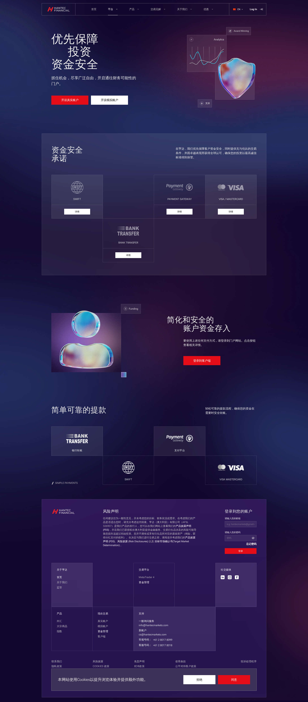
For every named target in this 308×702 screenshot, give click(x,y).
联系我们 (56, 661)
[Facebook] (237, 577)
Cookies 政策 (101, 666)
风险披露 (98, 661)
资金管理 (103, 631)
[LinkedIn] (223, 577)
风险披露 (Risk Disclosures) (132, 541)
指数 (59, 631)
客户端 (102, 636)
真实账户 (103, 621)
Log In (253, 9)
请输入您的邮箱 (232, 518)
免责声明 (139, 661)
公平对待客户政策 (185, 666)
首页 (93, 9)
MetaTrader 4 (146, 577)
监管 (59, 587)
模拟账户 (103, 626)
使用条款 (180, 661)
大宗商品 (62, 626)
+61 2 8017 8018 (162, 645)
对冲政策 (139, 666)
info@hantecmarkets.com (153, 625)
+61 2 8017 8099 (162, 639)
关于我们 (62, 582)
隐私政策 (56, 666)
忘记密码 (251, 543)
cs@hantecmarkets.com (153, 634)
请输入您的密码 (232, 532)
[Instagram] (230, 577)
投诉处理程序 (249, 661)
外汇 (59, 621)
